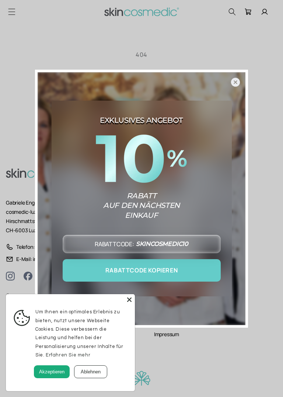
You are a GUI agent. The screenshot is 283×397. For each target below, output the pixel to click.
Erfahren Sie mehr (68, 355)
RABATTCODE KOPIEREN (141, 270)
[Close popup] (235, 82)
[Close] (129, 299)
